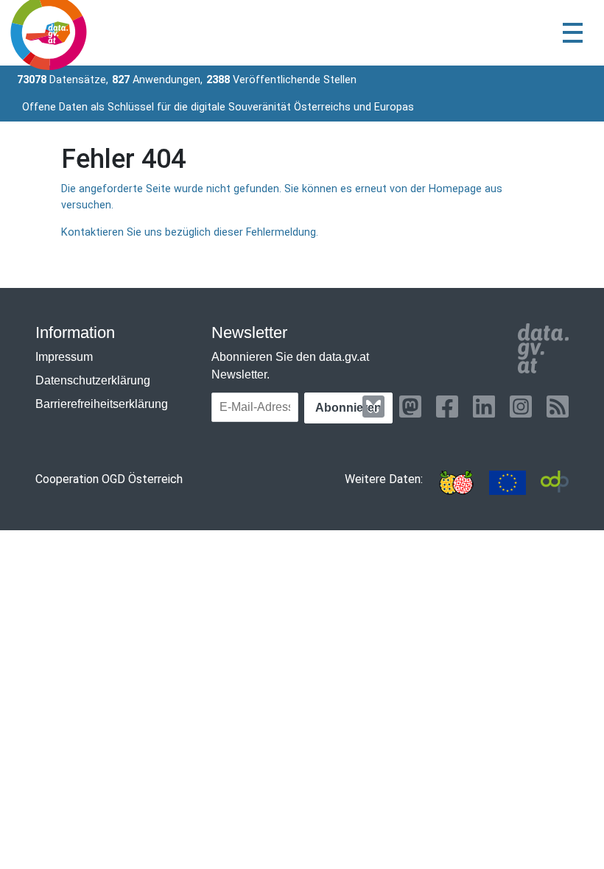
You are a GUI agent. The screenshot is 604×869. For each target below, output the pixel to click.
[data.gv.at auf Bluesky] (373, 406)
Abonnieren (348, 407)
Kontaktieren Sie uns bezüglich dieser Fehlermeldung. (189, 232)
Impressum (64, 357)
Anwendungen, (157, 80)
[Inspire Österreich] (456, 483)
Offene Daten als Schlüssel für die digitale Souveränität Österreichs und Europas (218, 107)
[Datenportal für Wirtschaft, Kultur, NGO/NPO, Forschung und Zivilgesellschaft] (555, 483)
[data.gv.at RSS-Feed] (558, 406)
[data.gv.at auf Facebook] (447, 406)
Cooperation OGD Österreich (109, 479)
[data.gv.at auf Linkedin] (484, 406)
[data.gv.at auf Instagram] (521, 406)
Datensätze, (62, 80)
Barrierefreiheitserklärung (101, 404)
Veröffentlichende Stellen (281, 80)
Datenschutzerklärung (92, 380)
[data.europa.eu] (507, 483)
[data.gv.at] (543, 348)
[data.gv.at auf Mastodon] (410, 406)
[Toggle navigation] (572, 32)
